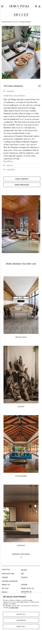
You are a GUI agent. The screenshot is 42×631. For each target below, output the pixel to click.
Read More (9, 161)
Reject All (21, 626)
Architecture (8, 574)
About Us (6, 585)
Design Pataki (6, 22)
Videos (5, 577)
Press (4, 592)
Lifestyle (6, 569)
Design (24, 585)
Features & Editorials (26, 592)
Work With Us (27, 588)
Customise (21, 620)
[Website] (21, 53)
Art (22, 574)
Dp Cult (15, 22)
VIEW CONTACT (22, 179)
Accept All (21, 614)
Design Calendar (10, 581)
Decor (24, 570)
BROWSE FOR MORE (21, 554)
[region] (21, 612)
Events (24, 577)
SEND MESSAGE (22, 185)
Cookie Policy (14, 607)
